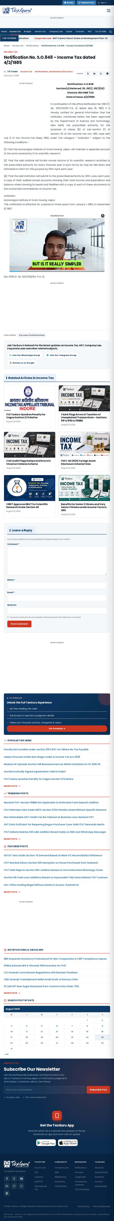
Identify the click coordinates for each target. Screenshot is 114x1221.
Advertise (99, 1177)
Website (11, 605)
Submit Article (101, 1172)
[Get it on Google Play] (46, 1142)
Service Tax (40, 31)
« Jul (6, 1054)
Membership (101, 1186)
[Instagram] (14, 1186)
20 (57, 1037)
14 (72, 1031)
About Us (99, 1167)
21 (72, 1037)
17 (11, 1037)
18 (27, 1037)
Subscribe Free (98, 1089)
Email (11, 592)
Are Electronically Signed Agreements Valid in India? (35, 771)
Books (70, 2)
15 (87, 1031)
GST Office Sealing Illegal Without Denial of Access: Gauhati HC (41, 884)
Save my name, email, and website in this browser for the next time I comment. (45, 617)
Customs (80, 31)
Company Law (56, 31)
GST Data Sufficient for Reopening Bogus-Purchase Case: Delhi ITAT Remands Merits (54, 824)
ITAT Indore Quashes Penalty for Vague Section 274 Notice (38, 779)
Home (4, 31)
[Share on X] (88, 73)
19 (42, 1037)
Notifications (32, 45)
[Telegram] (7, 1193)
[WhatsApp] (21, 1186)
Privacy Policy (84, 1206)
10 (12, 1031)
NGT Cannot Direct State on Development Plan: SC (39, 38)
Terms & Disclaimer (101, 1206)
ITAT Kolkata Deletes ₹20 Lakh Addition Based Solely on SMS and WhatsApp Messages (55, 832)
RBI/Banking (60, 1177)
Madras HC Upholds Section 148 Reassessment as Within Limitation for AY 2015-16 (52, 764)
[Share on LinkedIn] (94, 73)
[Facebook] (7, 1179)
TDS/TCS (39, 1181)
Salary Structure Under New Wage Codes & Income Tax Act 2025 (42, 756)
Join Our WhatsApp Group (26, 355)
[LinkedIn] (7, 1186)
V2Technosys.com (59, 1206)
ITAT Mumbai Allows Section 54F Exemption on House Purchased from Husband (51, 862)
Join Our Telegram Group (63, 355)
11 (26, 1031)
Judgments (80, 1177)
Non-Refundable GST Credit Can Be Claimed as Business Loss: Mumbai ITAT (49, 817)
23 (102, 1037)
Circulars (79, 1172)
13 (57, 1031)
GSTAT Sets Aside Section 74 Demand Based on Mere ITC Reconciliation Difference (53, 855)
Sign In (103, 2)
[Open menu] (109, 10)
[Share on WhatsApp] (101, 73)
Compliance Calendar (81, 1183)
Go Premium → (57, 728)
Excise (69, 31)
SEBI (57, 1172)
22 (87, 1037)
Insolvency (60, 1181)
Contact (99, 1181)
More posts (11, 786)
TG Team (12, 71)
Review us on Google (23, 362)
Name (11, 579)
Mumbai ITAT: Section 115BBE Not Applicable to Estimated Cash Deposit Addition (51, 802)
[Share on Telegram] (107, 73)
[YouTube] (21, 1179)
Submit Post (87, 2)
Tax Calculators (82, 1189)
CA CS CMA (100, 31)
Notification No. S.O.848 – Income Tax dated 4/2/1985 (49, 59)
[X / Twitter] (14, 1179)
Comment (13, 544)
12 (42, 1031)
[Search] (110, 31)
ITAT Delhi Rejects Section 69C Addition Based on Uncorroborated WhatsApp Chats (53, 870)
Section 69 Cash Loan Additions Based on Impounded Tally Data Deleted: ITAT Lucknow (56, 877)
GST (90, 31)
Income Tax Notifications (33, 335)
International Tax (41, 1188)
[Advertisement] (26, 112)
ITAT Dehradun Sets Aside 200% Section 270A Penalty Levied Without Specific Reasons (55, 809)
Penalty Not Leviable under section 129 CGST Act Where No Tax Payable (46, 749)
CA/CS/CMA (60, 1186)
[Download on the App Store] (68, 1142)
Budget (27, 31)
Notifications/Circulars (61, 71)
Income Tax (15, 31)
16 (102, 1031)
